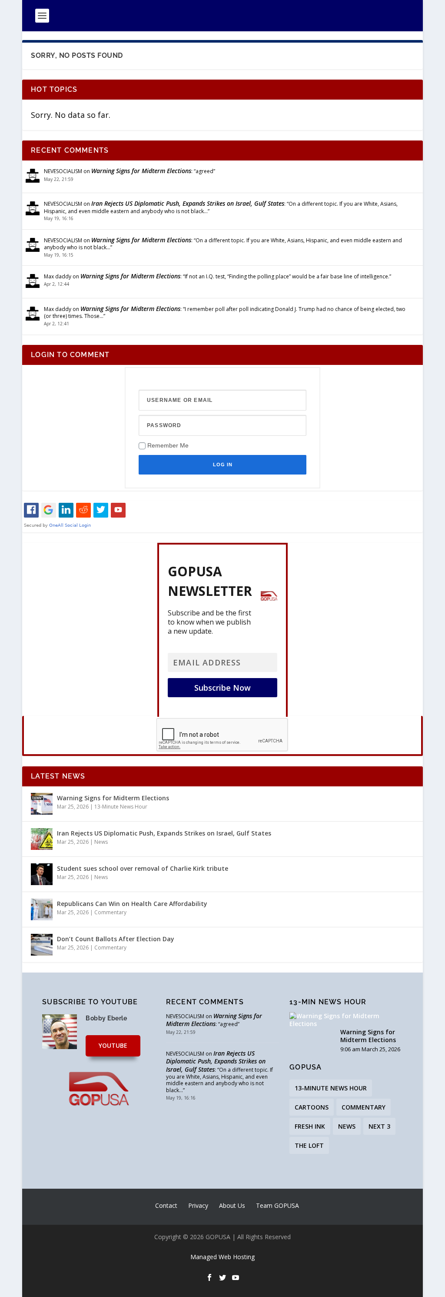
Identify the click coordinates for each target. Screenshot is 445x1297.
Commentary (110, 912)
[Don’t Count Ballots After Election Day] (42, 945)
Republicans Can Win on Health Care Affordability (132, 903)
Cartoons (312, 1107)
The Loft (309, 1145)
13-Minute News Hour (120, 806)
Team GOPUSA (277, 1205)
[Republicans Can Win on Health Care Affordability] (42, 909)
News (101, 842)
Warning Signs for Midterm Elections (141, 171)
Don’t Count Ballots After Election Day (115, 939)
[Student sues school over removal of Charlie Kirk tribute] (42, 874)
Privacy (198, 1205)
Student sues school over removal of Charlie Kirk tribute (142, 868)
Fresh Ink (310, 1126)
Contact (166, 1205)
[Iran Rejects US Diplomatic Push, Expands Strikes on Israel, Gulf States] (42, 839)
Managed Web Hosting (222, 1257)
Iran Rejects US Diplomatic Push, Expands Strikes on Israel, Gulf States (187, 203)
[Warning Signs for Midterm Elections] (42, 804)
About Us (232, 1205)
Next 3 (379, 1126)
